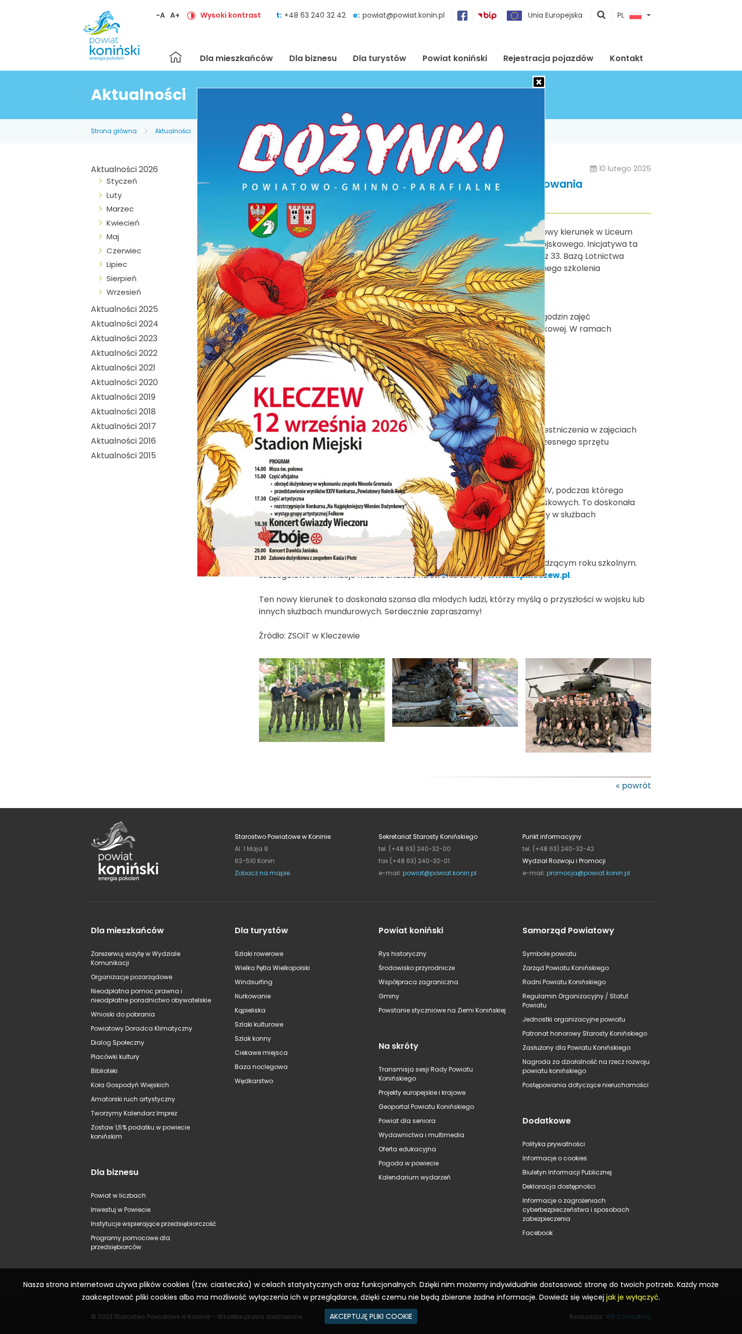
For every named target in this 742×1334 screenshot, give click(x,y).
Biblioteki (104, 1070)
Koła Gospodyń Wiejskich (130, 1085)
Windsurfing (254, 982)
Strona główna (176, 57)
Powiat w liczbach (118, 1195)
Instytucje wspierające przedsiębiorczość (153, 1223)
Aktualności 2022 (124, 353)
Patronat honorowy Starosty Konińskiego (584, 1033)
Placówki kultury (115, 1056)
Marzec (120, 208)
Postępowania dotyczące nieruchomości (585, 1085)
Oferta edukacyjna (407, 1149)
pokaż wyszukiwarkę (602, 16)
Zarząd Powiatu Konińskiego (565, 968)
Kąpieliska (250, 1010)
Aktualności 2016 (123, 441)
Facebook (537, 1233)
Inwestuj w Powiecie (120, 1209)
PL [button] (620, 15)
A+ (175, 15)
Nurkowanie (253, 996)
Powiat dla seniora (407, 1120)
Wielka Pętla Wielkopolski (272, 968)
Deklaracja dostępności (559, 1186)
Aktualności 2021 (123, 367)
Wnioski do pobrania (123, 1014)
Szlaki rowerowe (259, 953)
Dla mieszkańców (236, 58)
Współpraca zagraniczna (418, 982)
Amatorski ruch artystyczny (133, 1099)
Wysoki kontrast (230, 15)
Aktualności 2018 (123, 411)
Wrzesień (124, 292)
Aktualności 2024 (124, 324)
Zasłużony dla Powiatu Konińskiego (576, 1047)
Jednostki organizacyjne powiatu (573, 1019)
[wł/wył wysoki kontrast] (191, 15)
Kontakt (626, 58)
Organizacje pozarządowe (131, 977)
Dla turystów (379, 58)
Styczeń (122, 181)
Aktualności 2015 (123, 455)
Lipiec (117, 264)
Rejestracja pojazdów (548, 58)
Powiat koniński (454, 58)
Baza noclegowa (261, 1066)
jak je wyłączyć (632, 1297)
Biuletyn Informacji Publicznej (567, 1172)
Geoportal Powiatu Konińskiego (426, 1106)
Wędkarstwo (254, 1081)
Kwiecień (123, 223)
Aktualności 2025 (124, 309)
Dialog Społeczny (117, 1042)
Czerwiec (124, 250)
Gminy (389, 996)
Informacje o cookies (554, 1158)
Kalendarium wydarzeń (415, 1177)
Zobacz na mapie (262, 873)
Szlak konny (253, 1038)
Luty (114, 195)
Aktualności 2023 (124, 338)
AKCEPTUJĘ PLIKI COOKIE (371, 1316)
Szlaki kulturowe (259, 1024)
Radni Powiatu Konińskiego (564, 982)
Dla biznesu (313, 58)
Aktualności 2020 (124, 382)
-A (160, 15)
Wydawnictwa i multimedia (421, 1135)
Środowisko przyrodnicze (417, 968)
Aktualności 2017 (123, 426)
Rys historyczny (403, 953)
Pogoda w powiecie (409, 1163)
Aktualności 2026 (124, 169)
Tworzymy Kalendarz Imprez (134, 1113)
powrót (636, 785)
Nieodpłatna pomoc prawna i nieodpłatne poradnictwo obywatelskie (151, 995)
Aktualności (173, 131)
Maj (113, 236)
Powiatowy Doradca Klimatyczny (141, 1028)
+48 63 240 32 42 (316, 15)
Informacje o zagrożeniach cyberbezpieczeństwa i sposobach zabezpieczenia (575, 1209)
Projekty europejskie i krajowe (422, 1092)
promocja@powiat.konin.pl (588, 873)
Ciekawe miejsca (261, 1052)
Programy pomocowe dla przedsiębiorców (130, 1242)
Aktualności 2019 (123, 397)
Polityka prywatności (553, 1144)
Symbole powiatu (549, 953)
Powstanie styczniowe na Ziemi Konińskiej (442, 1010)
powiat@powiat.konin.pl (403, 15)
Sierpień (122, 278)
